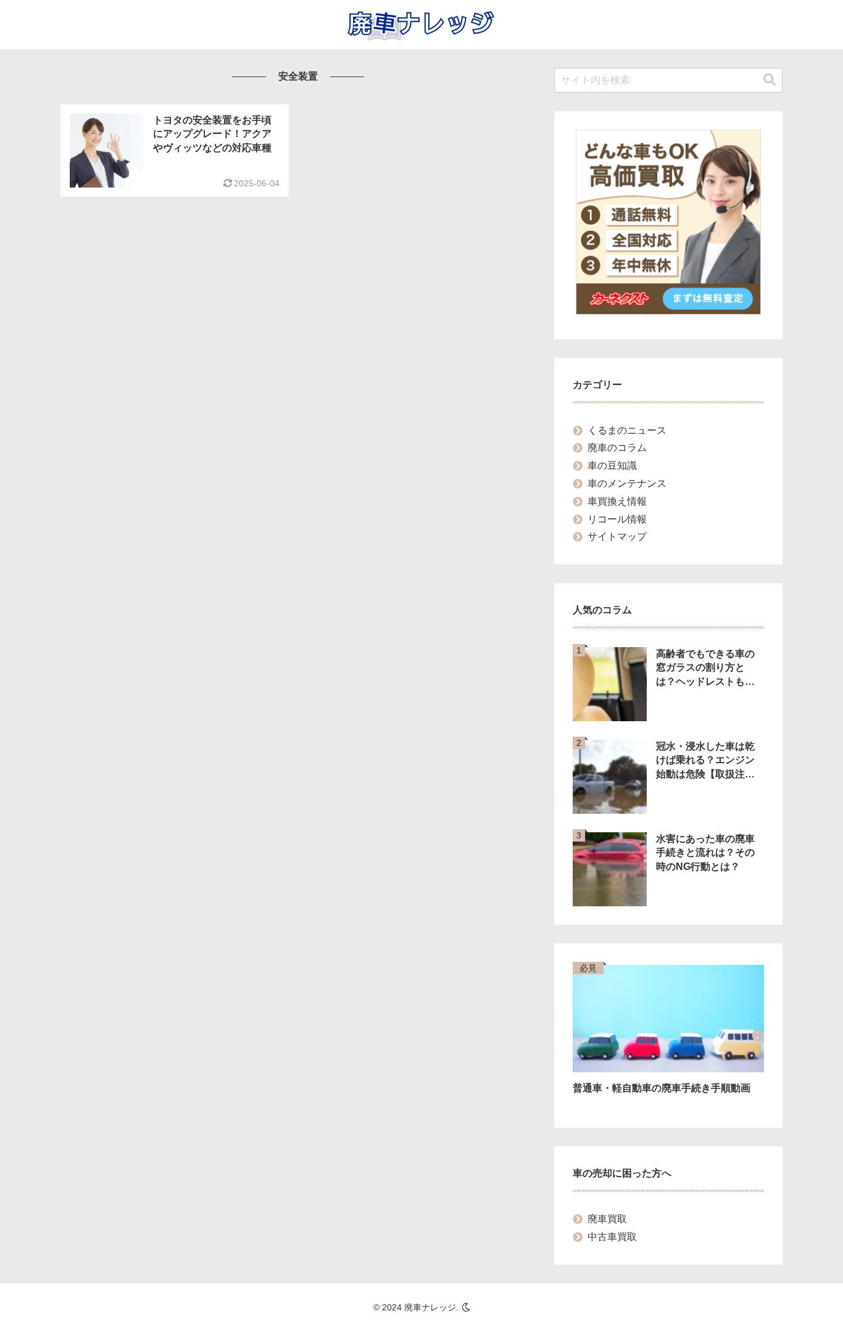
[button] (769, 80)
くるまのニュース (627, 430)
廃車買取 (607, 1219)
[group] (668, 1037)
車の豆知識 (612, 465)
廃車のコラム (617, 447)
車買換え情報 (617, 501)
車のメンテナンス (627, 483)
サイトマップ (617, 536)
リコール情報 (617, 519)
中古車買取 (612, 1236)
